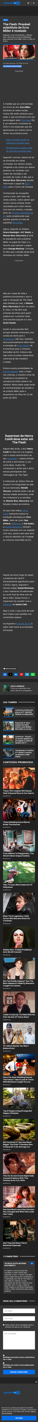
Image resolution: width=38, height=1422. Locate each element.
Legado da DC (24, 623)
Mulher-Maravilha (13, 527)
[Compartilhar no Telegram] (27, 674)
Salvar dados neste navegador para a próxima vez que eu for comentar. (19, 1326)
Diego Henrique (17, 686)
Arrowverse (8, 339)
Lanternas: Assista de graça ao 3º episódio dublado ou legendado (24, 712)
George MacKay (10, 371)
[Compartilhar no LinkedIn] (16, 674)
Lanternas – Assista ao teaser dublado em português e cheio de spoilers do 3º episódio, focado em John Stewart (24, 742)
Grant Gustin (23, 345)
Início (6, 20)
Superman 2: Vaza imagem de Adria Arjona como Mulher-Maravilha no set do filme (23, 727)
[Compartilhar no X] (10, 674)
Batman (17, 523)
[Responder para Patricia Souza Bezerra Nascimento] (31, 1263)
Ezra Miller (18, 222)
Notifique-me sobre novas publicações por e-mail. (18, 1366)
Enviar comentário (19, 1372)
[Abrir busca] (34, 3)
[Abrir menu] (28, 3)
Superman (12, 458)
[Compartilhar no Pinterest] (21, 674)
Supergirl (7, 604)
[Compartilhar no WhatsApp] (33, 674)
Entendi (19, 1418)
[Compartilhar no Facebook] (5, 674)
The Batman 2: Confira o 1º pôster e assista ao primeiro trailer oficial (24, 753)
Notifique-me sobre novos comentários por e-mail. (19, 1358)
